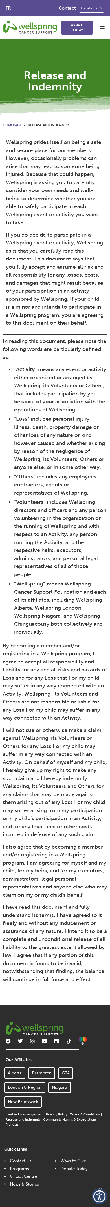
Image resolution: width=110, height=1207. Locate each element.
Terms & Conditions (85, 1114)
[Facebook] (8, 1041)
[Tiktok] (68, 1041)
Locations (89, 8)
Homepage (12, 125)
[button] (102, 28)
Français (12, 1124)
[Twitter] (20, 1041)
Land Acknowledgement (24, 1114)
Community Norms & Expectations (69, 1119)
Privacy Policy (56, 1114)
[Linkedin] (56, 1041)
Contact (67, 8)
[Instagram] (32, 1041)
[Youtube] (44, 1041)
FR (8, 8)
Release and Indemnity (23, 1119)
